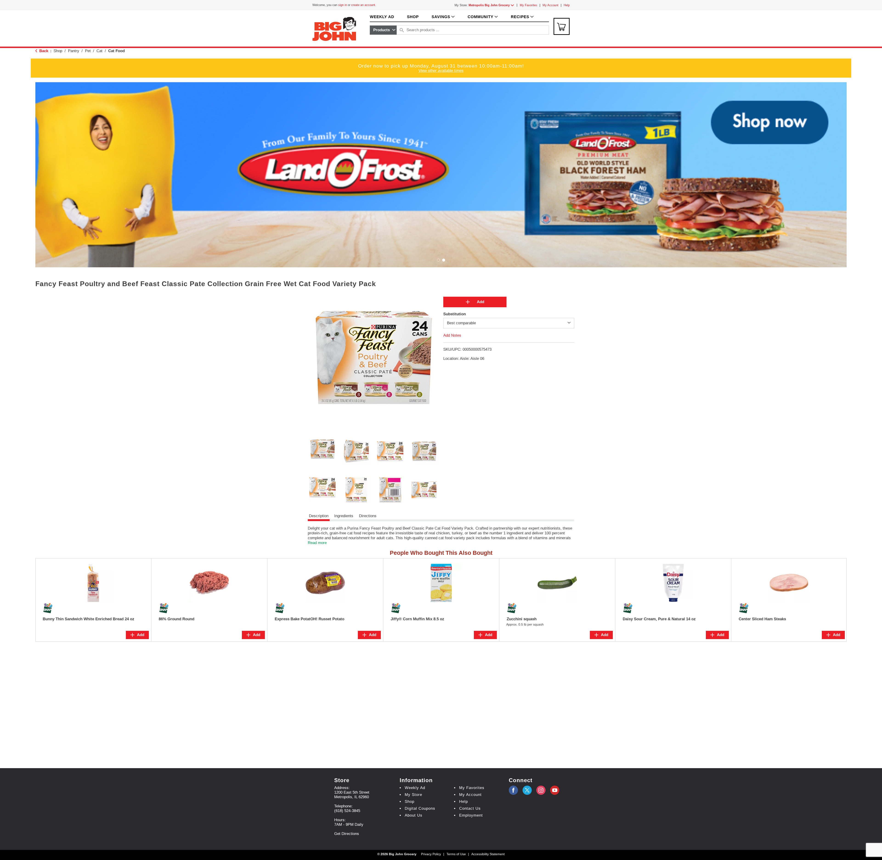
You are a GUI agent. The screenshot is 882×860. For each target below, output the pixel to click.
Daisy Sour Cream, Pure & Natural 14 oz (659, 619)
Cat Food (116, 51)
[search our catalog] (402, 30)
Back (43, 51)
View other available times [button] (441, 70)
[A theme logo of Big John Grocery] (334, 28)
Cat (99, 51)
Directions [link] (367, 516)
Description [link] (318, 516)
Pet (88, 51)
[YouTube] (541, 790)
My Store (413, 794)
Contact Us (470, 808)
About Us (413, 815)
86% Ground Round (176, 619)
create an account (363, 5)
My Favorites (528, 5)
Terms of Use (456, 854)
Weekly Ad (415, 788)
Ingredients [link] (343, 516)
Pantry (73, 51)
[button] (492, 5)
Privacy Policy (431, 854)
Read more (317, 543)
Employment (471, 815)
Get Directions (346, 834)
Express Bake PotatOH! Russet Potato (309, 619)
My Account (550, 5)
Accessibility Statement (488, 854)
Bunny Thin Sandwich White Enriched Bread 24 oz (88, 619)
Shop (58, 51)
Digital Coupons (420, 808)
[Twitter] (527, 790)
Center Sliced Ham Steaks (762, 619)
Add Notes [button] (452, 335)
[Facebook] (513, 790)
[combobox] (383, 30)
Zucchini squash (522, 619)
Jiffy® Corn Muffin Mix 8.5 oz (417, 619)
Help (567, 5)
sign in (342, 5)
